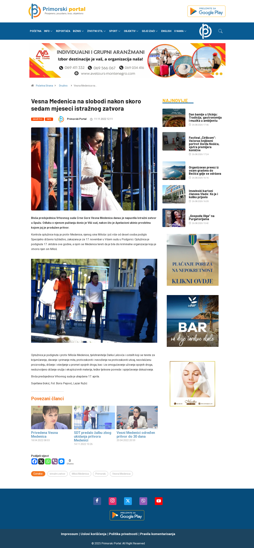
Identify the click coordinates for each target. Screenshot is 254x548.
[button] (220, 31)
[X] (41, 461)
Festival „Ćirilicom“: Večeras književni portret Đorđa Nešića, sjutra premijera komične (204, 144)
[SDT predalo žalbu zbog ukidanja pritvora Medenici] (94, 417)
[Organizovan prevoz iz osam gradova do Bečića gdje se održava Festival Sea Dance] (173, 170)
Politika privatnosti (123, 534)
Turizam (193, 164)
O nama (179, 31)
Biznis (77, 31)
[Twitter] (128, 501)
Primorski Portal (77, 119)
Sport (113, 31)
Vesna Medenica (121, 473)
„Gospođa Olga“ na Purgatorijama (201, 217)
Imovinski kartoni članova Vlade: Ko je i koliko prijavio (203, 194)
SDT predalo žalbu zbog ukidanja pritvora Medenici (92, 436)
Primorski (100, 473)
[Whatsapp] (48, 461)
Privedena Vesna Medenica (44, 435)
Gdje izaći (148, 31)
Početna (35, 31)
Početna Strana (44, 85)
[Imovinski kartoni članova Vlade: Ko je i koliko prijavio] (173, 194)
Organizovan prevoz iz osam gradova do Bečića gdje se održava (205, 170)
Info (47, 31)
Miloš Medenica (80, 473)
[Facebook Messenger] (61, 461)
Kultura (193, 134)
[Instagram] (112, 501)
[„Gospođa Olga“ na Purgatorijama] (173, 218)
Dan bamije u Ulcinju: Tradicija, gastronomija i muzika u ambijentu (205, 117)
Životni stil (95, 31)
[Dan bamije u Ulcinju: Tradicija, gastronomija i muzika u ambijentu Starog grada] (173, 118)
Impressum (69, 534)
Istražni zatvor (57, 473)
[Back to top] (246, 538)
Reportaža (63, 31)
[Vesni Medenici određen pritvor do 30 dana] (137, 417)
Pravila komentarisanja (157, 534)
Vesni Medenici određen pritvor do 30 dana (136, 435)
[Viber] (55, 461)
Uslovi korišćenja (93, 534)
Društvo (63, 85)
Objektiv (129, 31)
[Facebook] (34, 461)
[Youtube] (159, 501)
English (166, 31)
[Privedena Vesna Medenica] (51, 417)
